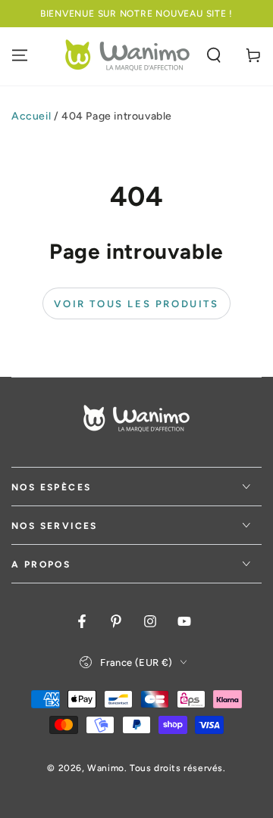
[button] (214, 55)
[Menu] (19, 55)
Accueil (31, 116)
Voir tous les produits (136, 303)
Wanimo (105, 768)
